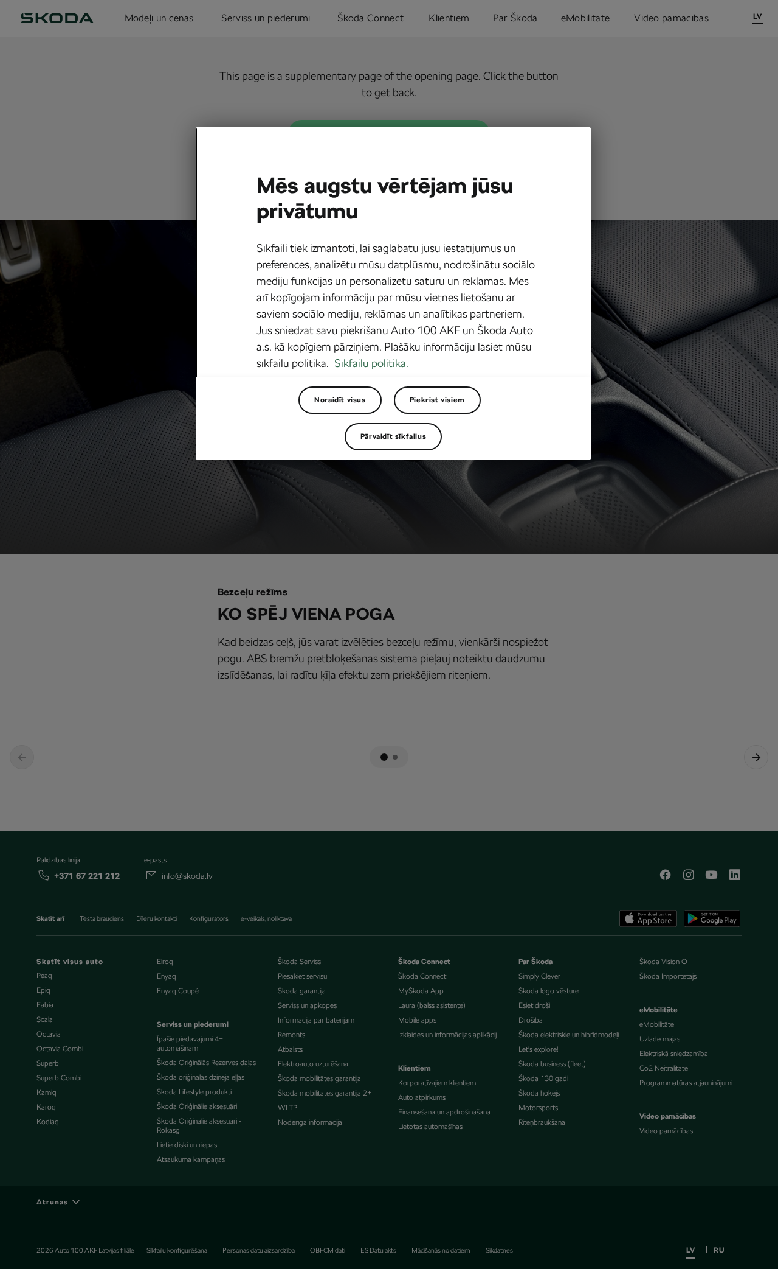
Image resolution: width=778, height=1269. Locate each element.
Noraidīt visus (339, 400)
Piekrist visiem (437, 400)
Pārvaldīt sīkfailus (393, 436)
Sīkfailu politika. (371, 363)
